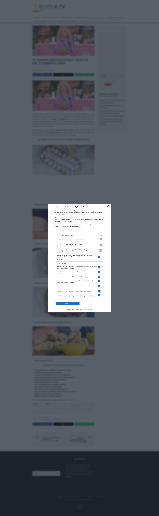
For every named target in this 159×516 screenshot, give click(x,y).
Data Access (79, 309)
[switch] (100, 239)
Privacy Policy (89, 309)
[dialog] (79, 258)
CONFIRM (68, 303)
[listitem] (79, 235)
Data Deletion (70, 309)
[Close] (108, 207)
